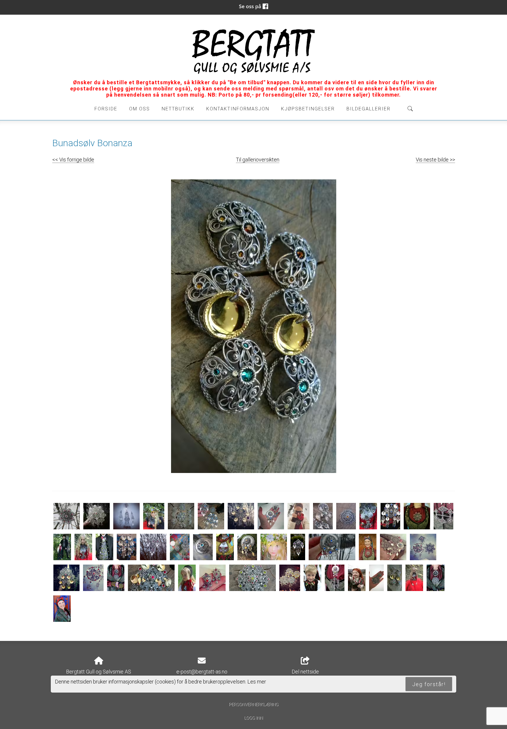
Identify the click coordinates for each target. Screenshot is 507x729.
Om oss (139, 109)
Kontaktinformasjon (237, 109)
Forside (105, 109)
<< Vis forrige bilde (73, 159)
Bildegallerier (369, 109)
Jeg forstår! (429, 684)
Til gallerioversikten (257, 159)
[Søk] (410, 108)
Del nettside (305, 672)
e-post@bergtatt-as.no (201, 672)
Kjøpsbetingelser (308, 109)
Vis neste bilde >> (435, 159)
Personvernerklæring (253, 704)
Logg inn (253, 717)
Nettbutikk (178, 109)
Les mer (256, 681)
